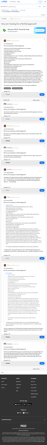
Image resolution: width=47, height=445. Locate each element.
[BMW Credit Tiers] (41, 100)
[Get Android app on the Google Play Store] (28, 404)
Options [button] (43, 14)
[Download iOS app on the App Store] (18, 404)
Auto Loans (22, 10)
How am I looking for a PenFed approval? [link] (11, 11)
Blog (17, 390)
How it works (4, 384)
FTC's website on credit (40, 441)
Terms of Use (33, 384)
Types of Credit (14, 10)
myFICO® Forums (12, 6)
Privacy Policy (34, 390)
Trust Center (33, 387)
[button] (44, 38)
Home (2, 381)
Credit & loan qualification (17, 88)
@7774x (7, 273)
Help (40, 6)
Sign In (44, 6)
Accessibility (33, 396)
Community (18, 384)
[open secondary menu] (45, 1)
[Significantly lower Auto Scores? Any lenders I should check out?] (43, 100)
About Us (33, 381)
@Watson (8, 205)
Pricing (18, 1)
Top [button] (3, 372)
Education (18, 381)
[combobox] (28, 18)
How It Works (13, 1)
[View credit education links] (45, 420)
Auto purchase (7, 88)
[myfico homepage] (4, 1)
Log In (40, 1)
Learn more (28, 434)
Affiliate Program (34, 393)
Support (18, 387)
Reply (42, 94)
